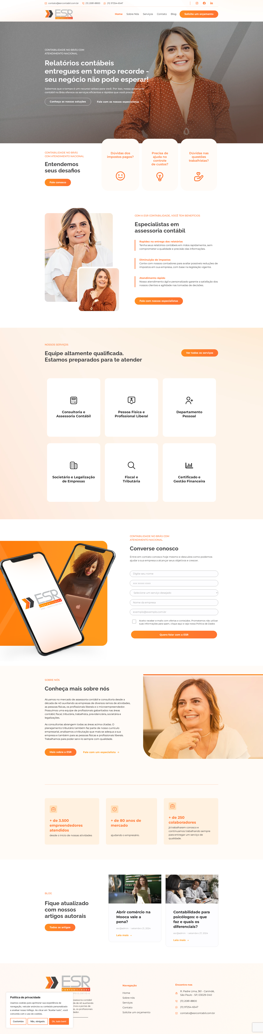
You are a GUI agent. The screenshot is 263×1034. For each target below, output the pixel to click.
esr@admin (122, 928)
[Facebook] (204, 3)
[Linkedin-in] (211, 3)
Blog (173, 14)
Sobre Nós (132, 14)
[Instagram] (197, 3)
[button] (254, 1025)
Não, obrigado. (37, 1021)
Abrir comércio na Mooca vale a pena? (133, 917)
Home (119, 14)
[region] (39, 1010)
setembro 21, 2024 (141, 928)
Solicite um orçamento (198, 14)
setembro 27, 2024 (198, 933)
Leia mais (122, 935)
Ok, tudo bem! (59, 1021)
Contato (162, 14)
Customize (18, 1021)
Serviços (148, 14)
